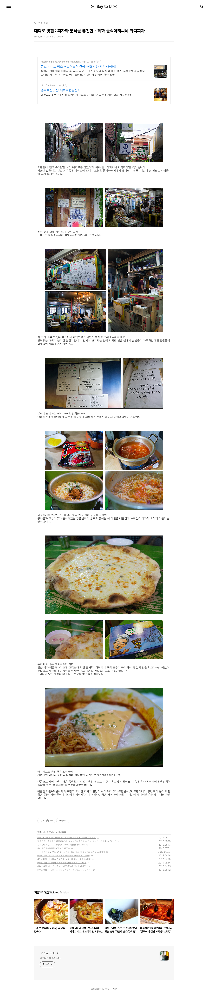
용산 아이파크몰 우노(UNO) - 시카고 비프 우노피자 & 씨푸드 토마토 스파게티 (71, 852)
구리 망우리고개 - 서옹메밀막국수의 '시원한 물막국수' (61, 844)
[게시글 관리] (52, 820)
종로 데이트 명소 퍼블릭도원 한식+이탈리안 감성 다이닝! (78, 66)
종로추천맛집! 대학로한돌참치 (60, 90)
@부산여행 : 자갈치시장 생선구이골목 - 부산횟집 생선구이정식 (64, 870)
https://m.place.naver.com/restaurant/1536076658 (68, 61)
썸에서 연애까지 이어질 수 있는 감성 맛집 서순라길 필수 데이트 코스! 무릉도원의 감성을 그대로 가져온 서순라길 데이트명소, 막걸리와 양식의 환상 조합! (93, 72)
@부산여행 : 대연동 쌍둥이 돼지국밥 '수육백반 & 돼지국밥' (62, 866)
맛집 (48, 832)
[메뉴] (8, 6)
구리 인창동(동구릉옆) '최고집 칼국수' (53, 848)
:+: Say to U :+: (104, 6)
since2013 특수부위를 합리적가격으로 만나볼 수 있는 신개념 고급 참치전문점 (86, 94)
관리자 (115, 989)
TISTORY (105, 989)
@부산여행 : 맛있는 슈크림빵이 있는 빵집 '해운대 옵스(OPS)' (63, 855)
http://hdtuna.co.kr (51, 85)
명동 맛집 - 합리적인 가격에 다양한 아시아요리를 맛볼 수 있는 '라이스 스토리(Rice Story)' (76, 841)
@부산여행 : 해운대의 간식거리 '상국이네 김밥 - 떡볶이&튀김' (64, 859)
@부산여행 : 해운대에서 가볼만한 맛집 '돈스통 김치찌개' (61, 862)
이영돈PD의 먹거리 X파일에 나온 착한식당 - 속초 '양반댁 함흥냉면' (66, 837)
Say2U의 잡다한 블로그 (50, 957)
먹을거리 (41, 832)
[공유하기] (48, 820)
